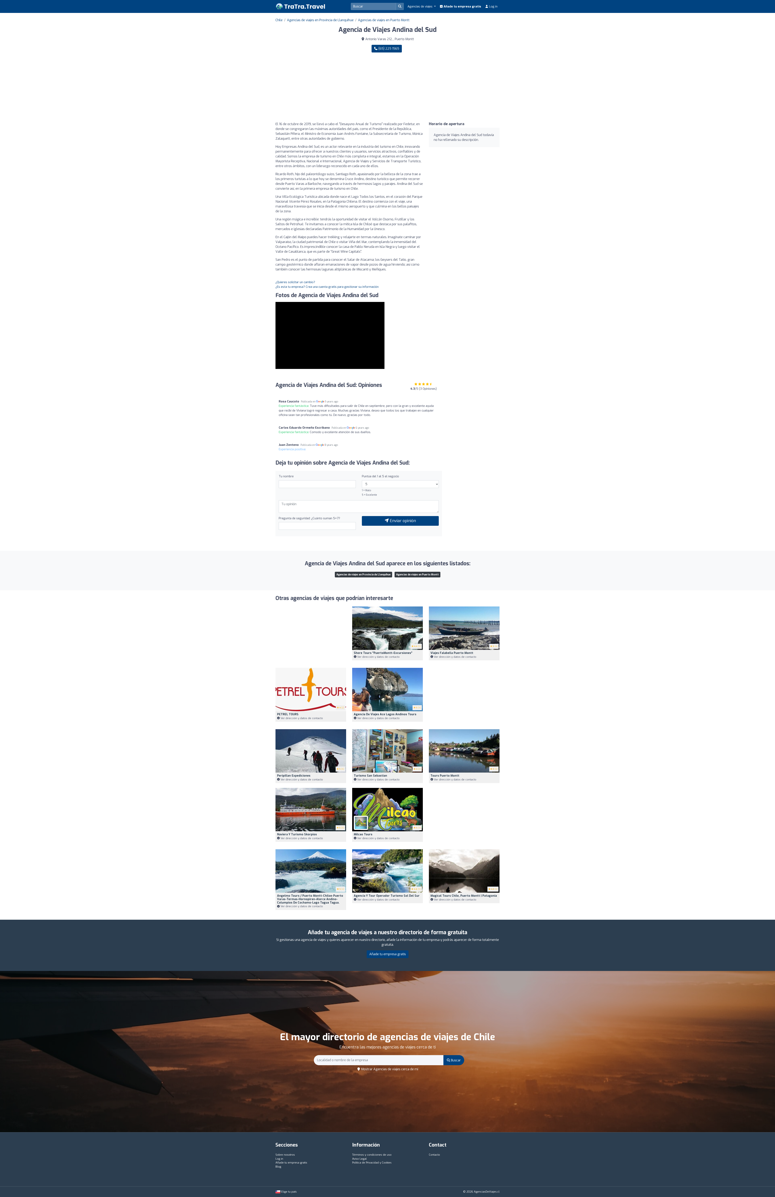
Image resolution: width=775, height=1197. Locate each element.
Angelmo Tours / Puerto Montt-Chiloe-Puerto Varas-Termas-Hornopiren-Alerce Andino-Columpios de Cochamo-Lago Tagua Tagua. (310, 899)
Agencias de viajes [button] (420, 6)
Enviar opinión (402, 521)
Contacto (434, 1154)
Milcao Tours (363, 834)
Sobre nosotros (285, 1154)
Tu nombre (286, 476)
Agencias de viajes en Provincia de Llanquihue (320, 20)
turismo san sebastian (370, 776)
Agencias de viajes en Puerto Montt (383, 20)
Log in (492, 6)
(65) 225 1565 (388, 48)
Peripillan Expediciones (293, 776)
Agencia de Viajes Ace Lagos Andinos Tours (385, 714)
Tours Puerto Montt (444, 776)
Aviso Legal (359, 1158)
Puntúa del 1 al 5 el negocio (380, 476)
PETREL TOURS (287, 714)
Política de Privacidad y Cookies (372, 1162)
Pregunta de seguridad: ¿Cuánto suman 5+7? (309, 518)
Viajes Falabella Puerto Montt (451, 653)
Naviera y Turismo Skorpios (297, 834)
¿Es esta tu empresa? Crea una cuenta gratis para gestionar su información (327, 287)
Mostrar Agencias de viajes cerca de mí (389, 1069)
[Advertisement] (445, 87)
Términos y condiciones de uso (372, 1154)
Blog (278, 1166)
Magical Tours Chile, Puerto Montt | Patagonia (463, 896)
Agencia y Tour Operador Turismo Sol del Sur (387, 896)
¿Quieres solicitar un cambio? (295, 282)
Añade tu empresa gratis (462, 6)
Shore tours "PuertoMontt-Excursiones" (383, 653)
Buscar (455, 1060)
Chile (279, 20)
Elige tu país (288, 1191)
